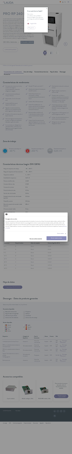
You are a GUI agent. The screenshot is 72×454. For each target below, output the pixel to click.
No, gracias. (31, 27)
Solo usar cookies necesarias (36, 238)
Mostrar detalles (60, 233)
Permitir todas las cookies (56, 238)
